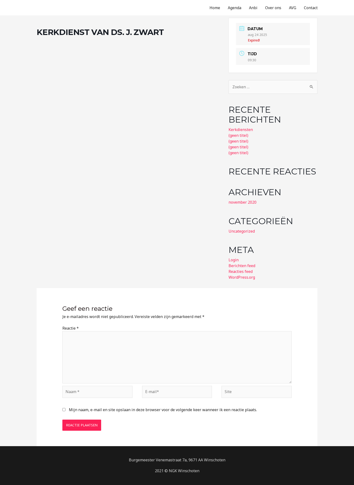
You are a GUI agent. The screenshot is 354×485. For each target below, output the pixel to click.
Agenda (234, 7)
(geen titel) (238, 135)
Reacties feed (241, 271)
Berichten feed (242, 265)
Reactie (70, 328)
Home (215, 7)
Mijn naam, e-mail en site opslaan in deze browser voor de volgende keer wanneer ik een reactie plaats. (163, 409)
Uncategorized (242, 231)
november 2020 (242, 202)
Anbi (253, 7)
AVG (292, 7)
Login (234, 260)
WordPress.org (242, 277)
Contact (311, 7)
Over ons (273, 7)
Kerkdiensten (241, 129)
